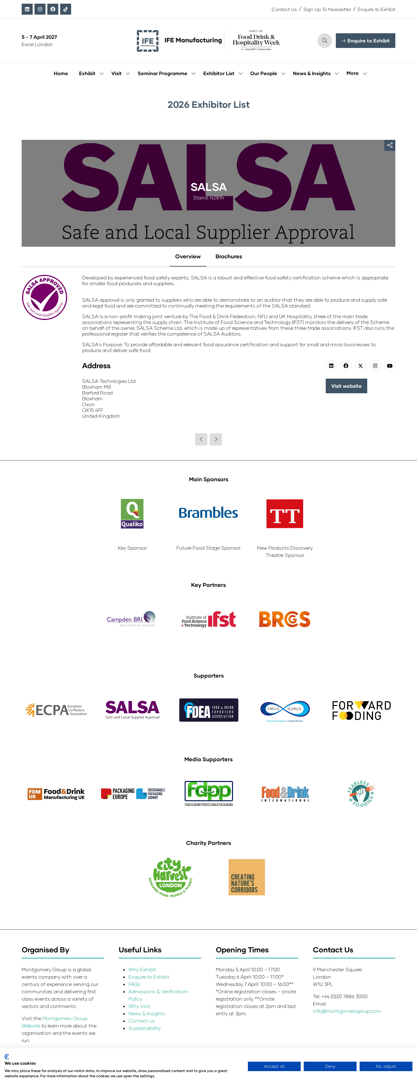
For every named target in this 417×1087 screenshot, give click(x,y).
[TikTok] (65, 9)
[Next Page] (216, 439)
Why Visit (139, 1006)
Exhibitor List (218, 73)
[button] (324, 40)
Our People (263, 73)
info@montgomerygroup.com (347, 1011)
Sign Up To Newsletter (327, 9)
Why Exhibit (142, 969)
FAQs (134, 984)
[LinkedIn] (27, 9)
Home (61, 73)
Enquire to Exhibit (376, 9)
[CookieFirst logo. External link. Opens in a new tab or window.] (7, 1057)
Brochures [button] (229, 256)
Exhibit (87, 73)
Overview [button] (188, 256)
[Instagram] (39, 9)
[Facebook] (52, 9)
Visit (116, 73)
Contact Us (284, 9)
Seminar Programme (162, 73)
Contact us (142, 1020)
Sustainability (145, 1028)
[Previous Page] (201, 439)
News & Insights (312, 73)
